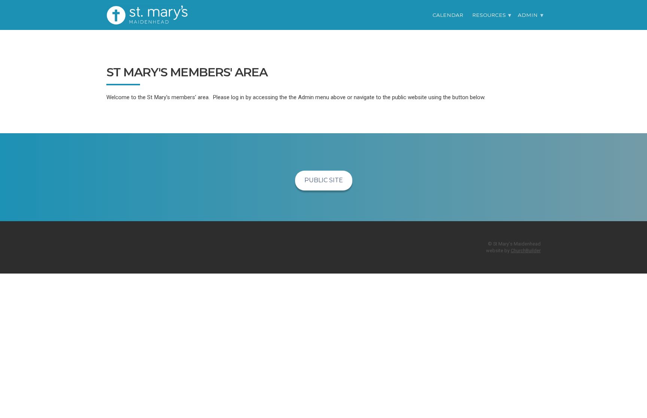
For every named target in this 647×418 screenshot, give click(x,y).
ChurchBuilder (526, 250)
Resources (489, 15)
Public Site (323, 180)
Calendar (447, 15)
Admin (528, 15)
